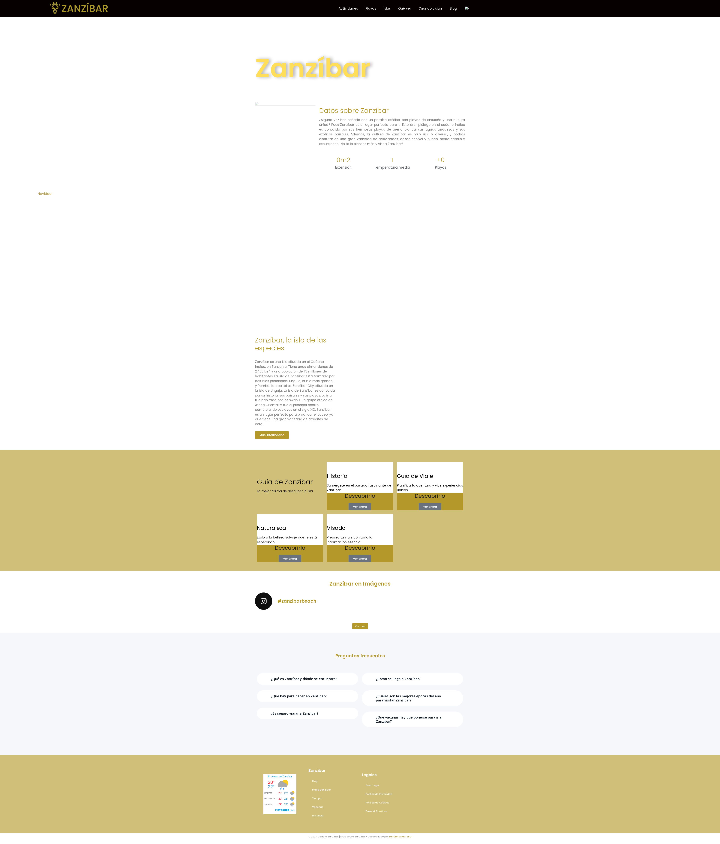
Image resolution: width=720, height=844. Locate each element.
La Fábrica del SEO (400, 836)
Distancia (317, 815)
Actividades (348, 8)
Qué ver (404, 8)
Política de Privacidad (379, 794)
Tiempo (317, 798)
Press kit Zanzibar (376, 811)
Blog (453, 8)
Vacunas (317, 807)
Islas (387, 8)
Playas (370, 8)
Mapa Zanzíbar (321, 789)
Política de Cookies (377, 802)
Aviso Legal (372, 785)
